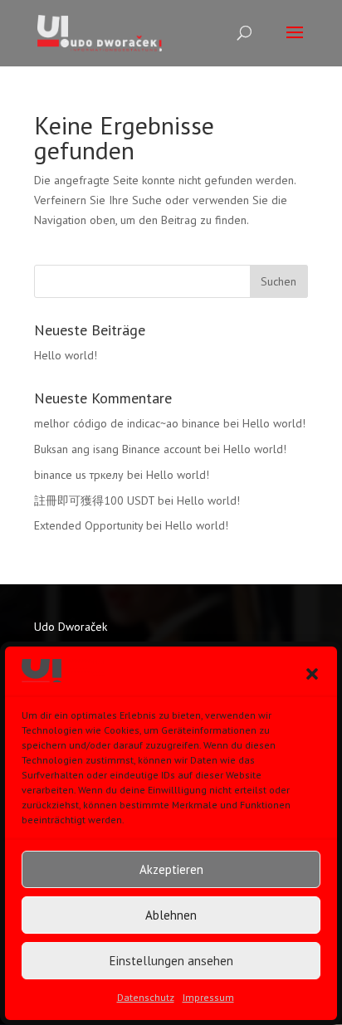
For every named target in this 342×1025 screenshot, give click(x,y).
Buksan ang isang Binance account (117, 449)
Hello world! (65, 355)
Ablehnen (171, 915)
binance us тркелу (79, 474)
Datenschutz (145, 997)
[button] (312, 674)
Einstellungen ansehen (171, 961)
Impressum (208, 997)
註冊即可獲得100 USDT (94, 500)
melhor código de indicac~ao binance (127, 423)
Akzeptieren (171, 869)
